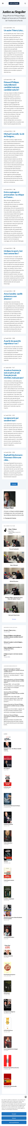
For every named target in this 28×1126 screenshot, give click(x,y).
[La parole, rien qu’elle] (8, 817)
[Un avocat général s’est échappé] (8, 1042)
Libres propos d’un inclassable (10, 1086)
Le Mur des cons (7, 787)
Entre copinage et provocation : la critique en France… (13, 647)
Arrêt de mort (7, 993)
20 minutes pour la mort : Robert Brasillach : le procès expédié (13, 918)
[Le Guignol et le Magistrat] (7, 1005)
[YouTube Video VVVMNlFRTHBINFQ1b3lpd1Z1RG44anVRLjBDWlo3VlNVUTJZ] (14, 573)
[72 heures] (8, 854)
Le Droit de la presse (8, 1030)
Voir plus (14, 484)
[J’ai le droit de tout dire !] (7, 930)
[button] (25, 1097)
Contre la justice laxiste (9, 880)
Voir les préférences (14, 1122)
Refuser (14, 1118)
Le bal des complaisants (9, 898)
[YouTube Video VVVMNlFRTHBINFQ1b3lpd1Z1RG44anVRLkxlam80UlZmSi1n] (14, 589)
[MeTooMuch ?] (8, 761)
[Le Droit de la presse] (7, 1023)
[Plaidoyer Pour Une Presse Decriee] (7, 1061)
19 (14, 291)
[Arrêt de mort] (7, 986)
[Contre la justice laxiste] (7, 873)
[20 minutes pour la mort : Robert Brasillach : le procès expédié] (7, 910)
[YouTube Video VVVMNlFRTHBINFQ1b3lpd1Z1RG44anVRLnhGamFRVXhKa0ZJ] (14, 541)
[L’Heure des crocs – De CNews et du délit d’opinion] (7, 742)
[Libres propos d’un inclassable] (7, 1079)
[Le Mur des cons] (7, 780)
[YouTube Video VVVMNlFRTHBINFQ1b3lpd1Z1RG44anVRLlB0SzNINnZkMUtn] (14, 607)
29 (14, 79)
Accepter (14, 1114)
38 (13, 338)
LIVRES (5, 733)
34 (13, 452)
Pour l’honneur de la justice (9, 974)
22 (13, 415)
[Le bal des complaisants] (7, 892)
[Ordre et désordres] (8, 836)
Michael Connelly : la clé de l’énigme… (13, 642)
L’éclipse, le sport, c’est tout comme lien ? (13, 654)
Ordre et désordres (8, 843)
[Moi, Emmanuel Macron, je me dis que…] (7, 799)
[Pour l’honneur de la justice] (7, 967)
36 (14, 189)
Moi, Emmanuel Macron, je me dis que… (12, 805)
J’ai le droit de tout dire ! (9, 937)
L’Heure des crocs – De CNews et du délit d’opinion (12, 749)
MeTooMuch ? (7, 768)
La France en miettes (8, 956)
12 (14, 131)
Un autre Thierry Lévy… (10, 630)
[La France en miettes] (7, 949)
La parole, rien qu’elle (8, 824)
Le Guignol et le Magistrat (9, 1011)
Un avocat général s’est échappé (11, 1049)
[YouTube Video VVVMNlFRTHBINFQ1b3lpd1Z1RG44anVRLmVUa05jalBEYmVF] (14, 557)
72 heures (6, 861)
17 (13, 367)
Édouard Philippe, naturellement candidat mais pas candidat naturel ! (13, 636)
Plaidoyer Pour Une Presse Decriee (11, 1067)
